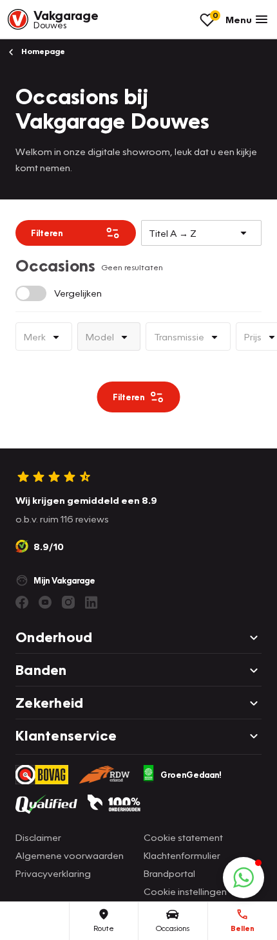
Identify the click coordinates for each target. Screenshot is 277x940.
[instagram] (68, 602)
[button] (243, 877)
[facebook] (21, 602)
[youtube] (45, 602)
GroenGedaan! (191, 775)
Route (103, 928)
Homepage (42, 51)
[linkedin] (91, 602)
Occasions (172, 928)
